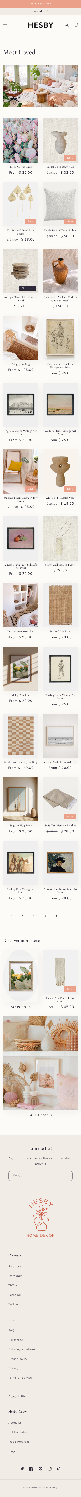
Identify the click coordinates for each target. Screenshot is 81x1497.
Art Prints (18, 1007)
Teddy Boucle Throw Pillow (60, 230)
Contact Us (16, 1340)
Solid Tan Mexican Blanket (60, 825)
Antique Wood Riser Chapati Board (20, 299)
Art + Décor (38, 1115)
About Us (15, 1423)
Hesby (34, 1488)
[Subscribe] (67, 1176)
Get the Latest (18, 1432)
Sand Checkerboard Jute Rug (20, 762)
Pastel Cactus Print (21, 166)
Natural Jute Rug (60, 631)
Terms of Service (20, 1378)
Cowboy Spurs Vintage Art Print (60, 697)
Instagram (15, 1276)
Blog (11, 1451)
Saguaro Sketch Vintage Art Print (21, 432)
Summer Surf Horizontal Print (60, 762)
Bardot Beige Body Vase (60, 166)
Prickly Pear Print (21, 695)
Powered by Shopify (48, 1488)
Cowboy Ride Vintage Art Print (21, 891)
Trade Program (18, 1442)
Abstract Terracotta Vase (60, 497)
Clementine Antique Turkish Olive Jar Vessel (60, 299)
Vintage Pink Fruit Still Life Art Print (21, 566)
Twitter (13, 1304)
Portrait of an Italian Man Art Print (60, 891)
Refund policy (18, 1359)
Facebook (15, 1295)
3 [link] (45, 916)
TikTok (12, 1285)
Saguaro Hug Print (21, 825)
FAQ (11, 1331)
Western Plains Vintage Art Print (60, 432)
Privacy (13, 1368)
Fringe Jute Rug (20, 364)
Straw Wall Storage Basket (60, 564)
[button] (5, 24)
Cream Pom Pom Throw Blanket (60, 999)
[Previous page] (11, 916)
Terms (12, 1387)
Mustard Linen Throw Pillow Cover (21, 499)
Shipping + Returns (22, 1349)
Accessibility (17, 1396)
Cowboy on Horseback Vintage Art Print (60, 366)
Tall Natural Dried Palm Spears (21, 232)
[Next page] (40, 925)
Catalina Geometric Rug (21, 631)
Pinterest (14, 1267)
